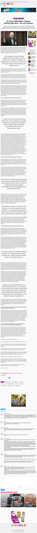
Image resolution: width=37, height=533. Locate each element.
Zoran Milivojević (17, 385)
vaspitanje (22, 383)
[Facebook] (14, 389)
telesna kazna (3, 383)
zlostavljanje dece (11, 385)
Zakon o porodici (4, 385)
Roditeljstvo (21, 18)
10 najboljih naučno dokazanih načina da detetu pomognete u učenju (33, 57)
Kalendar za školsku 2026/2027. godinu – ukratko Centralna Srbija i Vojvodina (33, 61)
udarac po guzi (16, 383)
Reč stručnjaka (4, 503)
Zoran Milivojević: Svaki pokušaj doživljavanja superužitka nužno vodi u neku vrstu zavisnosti (33, 65)
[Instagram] (31, 75)
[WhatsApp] (20, 389)
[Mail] (33, 75)
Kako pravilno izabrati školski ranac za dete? (33, 69)
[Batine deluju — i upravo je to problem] (6, 500)
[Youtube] (33, 76)
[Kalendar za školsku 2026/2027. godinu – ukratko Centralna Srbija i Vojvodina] (29, 61)
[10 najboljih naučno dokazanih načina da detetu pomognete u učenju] (29, 57)
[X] (16, 389)
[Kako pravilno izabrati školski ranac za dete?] (29, 69)
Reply (5, 418)
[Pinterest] (18, 389)
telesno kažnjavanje (10, 383)
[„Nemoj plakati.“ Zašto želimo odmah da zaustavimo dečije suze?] (29, 53)
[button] (33, 4)
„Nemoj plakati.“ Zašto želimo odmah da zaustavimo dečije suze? (33, 53)
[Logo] (0, 4)
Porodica (15, 18)
